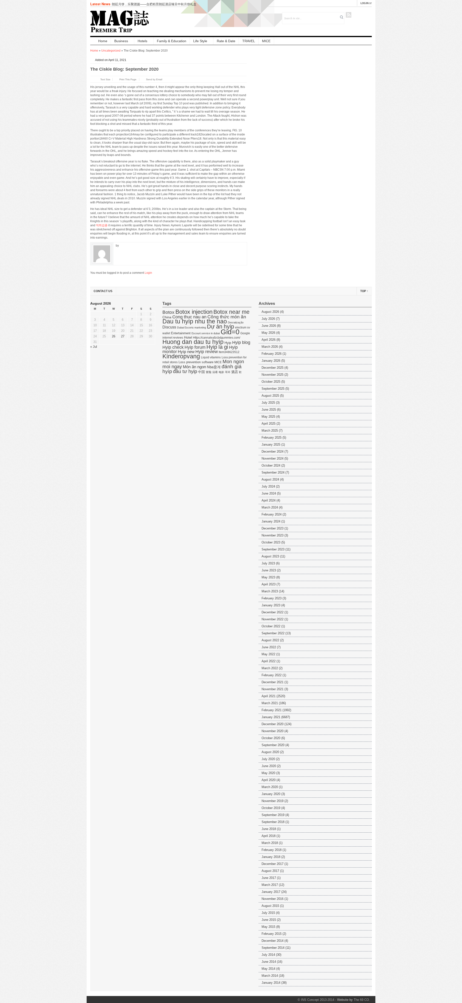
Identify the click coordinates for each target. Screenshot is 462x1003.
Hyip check (173, 347)
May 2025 (268, 416)
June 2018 (269, 829)
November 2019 (272, 801)
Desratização (236, 322)
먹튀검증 (102, 225)
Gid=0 (230, 332)
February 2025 (272, 437)
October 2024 (271, 465)
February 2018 (272, 850)
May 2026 (268, 332)
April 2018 (269, 836)
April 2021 (269, 696)
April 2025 (269, 423)
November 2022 (272, 619)
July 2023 (268, 563)
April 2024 (269, 500)
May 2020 (268, 773)
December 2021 (272, 682)
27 (122, 336)
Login (148, 272)
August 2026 (270, 312)
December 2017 (272, 864)
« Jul (93, 346)
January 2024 (271, 521)
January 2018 (271, 857)
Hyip (228, 343)
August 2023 (270, 556)
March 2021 (270, 703)
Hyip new (186, 351)
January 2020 (271, 794)
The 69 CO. (362, 1000)
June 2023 (269, 570)
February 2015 (272, 934)
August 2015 (270, 906)
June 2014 (269, 961)
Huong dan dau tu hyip (193, 341)
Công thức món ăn (226, 316)
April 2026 (269, 339)
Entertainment (181, 333)
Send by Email (154, 79)
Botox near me (231, 312)
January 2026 (271, 360)
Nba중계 (214, 367)
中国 (201, 372)
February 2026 (272, 353)
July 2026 (268, 319)
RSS (348, 15)
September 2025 (273, 388)
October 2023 (271, 542)
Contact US (103, 291)
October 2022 (271, 626)
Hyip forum (195, 347)
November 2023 (272, 535)
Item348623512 (229, 352)
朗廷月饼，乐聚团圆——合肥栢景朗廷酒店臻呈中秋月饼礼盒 (154, 4)
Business (121, 41)
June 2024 (269, 493)
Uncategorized (111, 50)
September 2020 (273, 745)
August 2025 (270, 395)
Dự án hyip (220, 326)
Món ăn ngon (194, 367)
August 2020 (270, 752)
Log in (364, 3)
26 (113, 336)
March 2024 (270, 507)
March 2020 (270, 787)
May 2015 (268, 927)
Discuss (169, 327)
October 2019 (271, 808)
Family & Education (171, 41)
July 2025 (268, 402)
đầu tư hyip (185, 371)
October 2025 (271, 381)
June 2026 (269, 326)
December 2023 (272, 528)
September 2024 (273, 472)
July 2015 (268, 913)
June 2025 (269, 409)
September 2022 (273, 633)
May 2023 (268, 577)
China (166, 317)
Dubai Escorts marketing (191, 327)
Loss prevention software (196, 362)
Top (364, 291)
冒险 (209, 372)
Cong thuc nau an (189, 316)
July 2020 (268, 759)
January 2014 (271, 982)
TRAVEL (248, 41)
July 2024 (268, 486)
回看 (215, 372)
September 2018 (273, 822)
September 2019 (273, 815)
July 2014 (268, 954)
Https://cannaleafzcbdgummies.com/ (216, 337)
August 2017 (270, 871)
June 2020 (269, 766)
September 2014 (273, 948)
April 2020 (269, 780)
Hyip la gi (217, 347)
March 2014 (270, 975)
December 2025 (272, 367)
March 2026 (270, 346)
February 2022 (272, 675)
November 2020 (272, 731)
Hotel (188, 337)
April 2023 (269, 584)
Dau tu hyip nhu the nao (194, 321)
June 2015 (269, 920)
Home (102, 41)
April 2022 (269, 661)
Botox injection (193, 311)
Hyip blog (241, 342)
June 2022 (269, 647)
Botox (168, 312)
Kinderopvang (181, 356)
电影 (221, 372)
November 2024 (272, 458)
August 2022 (270, 640)
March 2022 (270, 668)
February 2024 (272, 514)
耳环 (227, 372)
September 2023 (273, 549)
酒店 (234, 372)
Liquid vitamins (211, 357)
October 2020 (271, 738)
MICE (266, 41)
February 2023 (272, 598)
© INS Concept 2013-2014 (316, 1000)
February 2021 (272, 710)
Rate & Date (226, 41)
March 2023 (270, 591)
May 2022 (268, 654)
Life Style (200, 41)
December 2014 (272, 941)
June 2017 (269, 878)
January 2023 (271, 605)
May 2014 (268, 968)
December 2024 (272, 451)
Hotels (142, 41)
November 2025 (272, 374)
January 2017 (271, 892)
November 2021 (272, 689)
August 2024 (270, 479)
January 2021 (271, 717)
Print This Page (127, 79)
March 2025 (270, 430)
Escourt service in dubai (206, 333)
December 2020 (272, 724)
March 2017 (270, 885)
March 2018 (270, 843)
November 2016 (272, 899)
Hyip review (206, 351)
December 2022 (272, 612)
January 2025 (271, 444)
